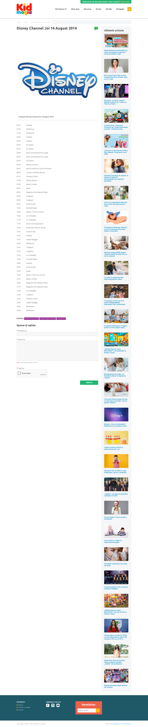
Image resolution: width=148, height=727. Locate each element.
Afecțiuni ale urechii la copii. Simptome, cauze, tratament (115, 471)
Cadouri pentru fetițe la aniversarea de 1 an (113, 448)
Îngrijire (121, 9)
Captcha (21, 368)
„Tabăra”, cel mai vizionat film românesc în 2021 (116, 495)
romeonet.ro (127, 724)
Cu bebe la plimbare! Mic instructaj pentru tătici (113, 278)
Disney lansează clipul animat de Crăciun (115, 686)
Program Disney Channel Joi (48, 318)
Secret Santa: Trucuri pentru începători (115, 518)
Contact (20, 710)
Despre (20, 705)
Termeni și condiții (24, 707)
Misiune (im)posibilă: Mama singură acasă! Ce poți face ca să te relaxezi (115, 254)
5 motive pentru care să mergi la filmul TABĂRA (116, 588)
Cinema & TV (62, 9)
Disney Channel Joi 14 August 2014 (41, 22)
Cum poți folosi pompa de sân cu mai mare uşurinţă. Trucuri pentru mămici (115, 401)
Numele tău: (22, 331)
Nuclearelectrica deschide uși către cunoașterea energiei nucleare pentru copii (115, 52)
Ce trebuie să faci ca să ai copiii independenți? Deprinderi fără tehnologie (114, 302)
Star (99, 9)
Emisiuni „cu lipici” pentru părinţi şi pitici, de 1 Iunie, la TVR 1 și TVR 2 (115, 102)
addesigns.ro (117, 724)
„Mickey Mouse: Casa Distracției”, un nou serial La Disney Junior (115, 612)
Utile (110, 9)
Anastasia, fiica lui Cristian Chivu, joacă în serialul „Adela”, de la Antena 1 (114, 662)
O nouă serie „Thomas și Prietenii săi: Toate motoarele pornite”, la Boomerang (116, 127)
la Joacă (76, 9)
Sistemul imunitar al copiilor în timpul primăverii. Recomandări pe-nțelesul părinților (116, 178)
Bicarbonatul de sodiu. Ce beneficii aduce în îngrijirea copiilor (115, 376)
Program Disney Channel (31, 318)
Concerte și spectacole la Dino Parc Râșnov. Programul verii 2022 (116, 152)
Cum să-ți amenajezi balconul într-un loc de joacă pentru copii (115, 204)
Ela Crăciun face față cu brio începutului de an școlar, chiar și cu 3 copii (115, 77)
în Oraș (88, 9)
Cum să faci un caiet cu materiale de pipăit (113, 541)
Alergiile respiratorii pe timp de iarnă (115, 564)
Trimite (89, 383)
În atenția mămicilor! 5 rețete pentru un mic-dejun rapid (115, 327)
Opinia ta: (21, 339)
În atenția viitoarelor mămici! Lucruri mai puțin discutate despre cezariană (115, 229)
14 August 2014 (61, 318)
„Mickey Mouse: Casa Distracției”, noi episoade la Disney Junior (115, 350)
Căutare (25, 22)
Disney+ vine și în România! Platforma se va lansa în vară (115, 425)
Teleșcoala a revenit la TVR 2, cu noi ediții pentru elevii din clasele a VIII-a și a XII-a (115, 637)
